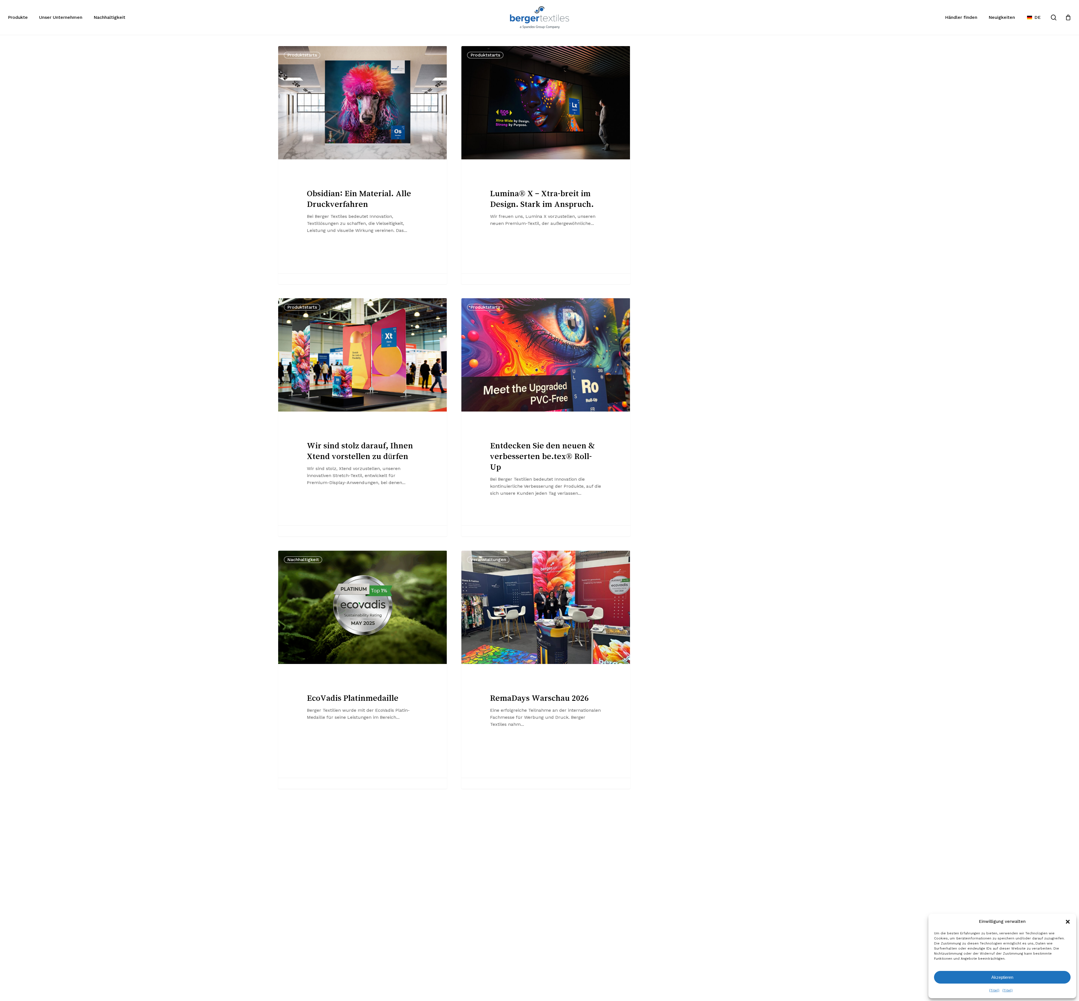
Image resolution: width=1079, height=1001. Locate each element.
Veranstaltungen (488, 559)
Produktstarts (302, 55)
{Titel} (994, 990)
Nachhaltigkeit (303, 559)
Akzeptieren (1002, 977)
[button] (1068, 922)
